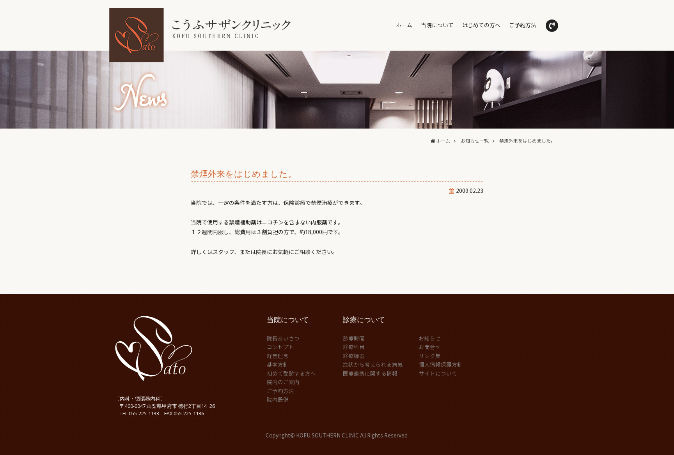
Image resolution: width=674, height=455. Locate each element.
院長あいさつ (283, 338)
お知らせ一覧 (475, 140)
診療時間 (354, 338)
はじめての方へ (481, 25)
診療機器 (354, 356)
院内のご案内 (283, 382)
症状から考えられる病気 (373, 364)
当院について (437, 25)
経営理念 (278, 356)
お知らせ (430, 338)
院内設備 (278, 399)
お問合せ (430, 347)
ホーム (404, 25)
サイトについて (438, 373)
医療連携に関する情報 (370, 373)
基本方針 (278, 364)
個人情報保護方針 (441, 364)
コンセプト (280, 347)
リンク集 (430, 356)
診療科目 (354, 347)
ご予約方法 (522, 25)
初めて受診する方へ (291, 373)
